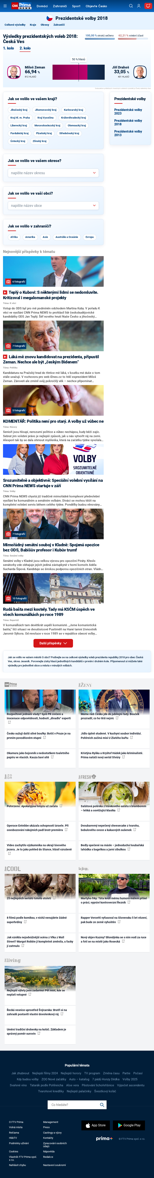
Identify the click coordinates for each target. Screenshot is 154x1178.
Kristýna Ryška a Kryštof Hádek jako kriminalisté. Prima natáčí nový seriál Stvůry (112, 755)
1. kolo (8, 48)
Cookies (13, 1151)
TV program (92, 1073)
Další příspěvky (51, 643)
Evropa (90, 236)
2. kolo (25, 48)
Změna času (111, 1073)
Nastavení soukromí (54, 1165)
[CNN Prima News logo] (21, 6)
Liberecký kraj (18, 125)
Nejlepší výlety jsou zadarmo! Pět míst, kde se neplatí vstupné (36, 992)
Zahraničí (60, 6)
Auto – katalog (79, 1079)
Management (50, 1122)
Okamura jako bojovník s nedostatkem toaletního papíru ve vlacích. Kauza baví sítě (38, 755)
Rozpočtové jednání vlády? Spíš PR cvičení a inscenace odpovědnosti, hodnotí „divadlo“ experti (39, 716)
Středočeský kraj (69, 133)
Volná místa (15, 1127)
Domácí (42, 6)
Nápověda (49, 1151)
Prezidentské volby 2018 (128, 122)
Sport (76, 6)
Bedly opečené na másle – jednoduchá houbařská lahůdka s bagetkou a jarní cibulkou (112, 847)
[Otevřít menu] (5, 6)
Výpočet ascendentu (130, 1085)
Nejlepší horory (71, 1073)
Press (46, 1127)
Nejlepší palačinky (79, 1091)
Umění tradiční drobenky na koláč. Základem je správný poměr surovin (36, 1031)
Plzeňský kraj (44, 133)
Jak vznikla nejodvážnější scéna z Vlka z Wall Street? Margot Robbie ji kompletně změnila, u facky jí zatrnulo (40, 942)
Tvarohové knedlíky (51, 1091)
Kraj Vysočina (45, 117)
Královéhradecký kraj (73, 117)
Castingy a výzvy (52, 1132)
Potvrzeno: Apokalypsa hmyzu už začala (32, 806)
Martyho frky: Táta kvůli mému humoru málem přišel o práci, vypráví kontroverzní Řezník (114, 900)
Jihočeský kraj (18, 109)
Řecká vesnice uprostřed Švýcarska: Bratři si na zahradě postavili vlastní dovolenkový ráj (37, 1012)
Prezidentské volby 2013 (128, 133)
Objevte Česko (96, 6)
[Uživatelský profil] (139, 5)
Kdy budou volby (27, 1079)
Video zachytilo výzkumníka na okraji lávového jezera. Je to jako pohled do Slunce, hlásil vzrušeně (39, 847)
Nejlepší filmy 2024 (45, 1073)
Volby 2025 (130, 1079)
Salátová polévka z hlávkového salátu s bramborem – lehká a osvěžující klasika (113, 808)
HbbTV (13, 1137)
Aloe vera (72, 1085)
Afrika (14, 236)
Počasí (138, 1073)
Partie (126, 1073)
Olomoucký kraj (77, 125)
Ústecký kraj (17, 141)
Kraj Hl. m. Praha (20, 117)
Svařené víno (18, 1085)
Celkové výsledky (15, 24)
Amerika (30, 236)
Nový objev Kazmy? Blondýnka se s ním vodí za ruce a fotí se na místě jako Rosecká (113, 939)
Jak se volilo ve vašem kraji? (32, 99)
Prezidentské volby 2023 (128, 111)
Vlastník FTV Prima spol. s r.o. (23, 1158)
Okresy (45, 24)
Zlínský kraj (39, 141)
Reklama (14, 1132)
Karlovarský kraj (73, 109)
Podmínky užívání (19, 1143)
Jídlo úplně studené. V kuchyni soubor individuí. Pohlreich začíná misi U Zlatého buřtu (111, 735)
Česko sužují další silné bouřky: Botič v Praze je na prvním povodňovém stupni (39, 735)
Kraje (33, 24)
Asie (45, 236)
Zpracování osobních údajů (55, 1145)
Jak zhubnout (20, 1073)
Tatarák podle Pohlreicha (46, 1085)
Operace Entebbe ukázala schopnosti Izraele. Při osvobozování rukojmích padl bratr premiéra (38, 827)
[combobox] (51, 173)
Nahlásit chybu (17, 1165)
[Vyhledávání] (131, 5)
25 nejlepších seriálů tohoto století (29, 898)
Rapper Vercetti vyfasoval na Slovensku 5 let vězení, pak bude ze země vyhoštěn (114, 919)
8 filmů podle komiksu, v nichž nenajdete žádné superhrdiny (37, 919)
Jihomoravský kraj (45, 109)
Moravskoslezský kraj (47, 125)
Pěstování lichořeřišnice (98, 1085)
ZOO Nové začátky (54, 1079)
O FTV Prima (16, 1122)
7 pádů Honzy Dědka (106, 1079)
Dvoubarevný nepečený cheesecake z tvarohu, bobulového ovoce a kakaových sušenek (110, 827)
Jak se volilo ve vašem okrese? (34, 161)
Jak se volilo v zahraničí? (29, 226)
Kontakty (48, 1137)
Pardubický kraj (19, 133)
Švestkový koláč (105, 1091)
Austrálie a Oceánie (67, 236)
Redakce (48, 1156)
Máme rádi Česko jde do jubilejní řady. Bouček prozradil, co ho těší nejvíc (110, 716)
